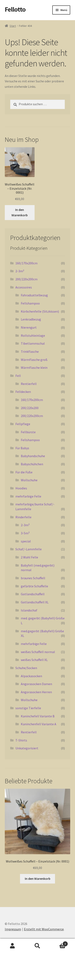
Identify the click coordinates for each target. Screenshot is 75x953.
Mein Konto (12, 946)
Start (13, 26)
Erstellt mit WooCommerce (44, 929)
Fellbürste (28, 432)
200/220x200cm (26, 279)
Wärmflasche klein (34, 367)
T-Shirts (21, 740)
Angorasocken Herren (36, 692)
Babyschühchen (32, 464)
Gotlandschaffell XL (35, 602)
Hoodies (21, 488)
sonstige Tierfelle (28, 708)
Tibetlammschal (33, 343)
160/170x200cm (26, 263)
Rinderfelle (23, 517)
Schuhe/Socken (26, 668)
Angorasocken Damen (36, 684)
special (26, 541)
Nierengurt (29, 327)
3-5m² (25, 533)
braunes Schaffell (33, 578)
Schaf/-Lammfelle (28, 549)
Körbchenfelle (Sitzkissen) (40, 311)
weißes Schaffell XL (34, 660)
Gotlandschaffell (33, 594)
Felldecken (23, 392)
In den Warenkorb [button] (19, 212)
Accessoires (23, 287)
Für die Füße (23, 472)
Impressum (13, 929)
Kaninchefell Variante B (38, 716)
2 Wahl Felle (29, 557)
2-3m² (19, 271)
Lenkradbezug (31, 319)
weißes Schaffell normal (38, 652)
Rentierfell (29, 384)
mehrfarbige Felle (28, 496)
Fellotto (15, 9)
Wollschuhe (29, 480)
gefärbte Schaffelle (34, 586)
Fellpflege (22, 424)
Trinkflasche (30, 351)
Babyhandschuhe (33, 456)
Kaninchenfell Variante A (38, 724)
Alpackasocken (31, 676)
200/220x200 (30, 408)
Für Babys (22, 448)
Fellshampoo (30, 303)
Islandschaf (29, 610)
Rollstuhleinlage (33, 335)
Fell (18, 376)
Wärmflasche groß (34, 360)
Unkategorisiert (26, 748)
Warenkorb (58, 942)
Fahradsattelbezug (34, 295)
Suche (37, 946)
